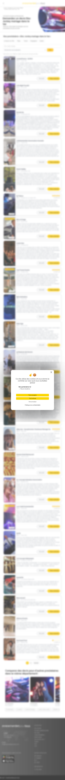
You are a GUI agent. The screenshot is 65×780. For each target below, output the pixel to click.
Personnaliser (32, 401)
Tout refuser (32, 398)
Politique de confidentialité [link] (32, 405)
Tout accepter (32, 395)
